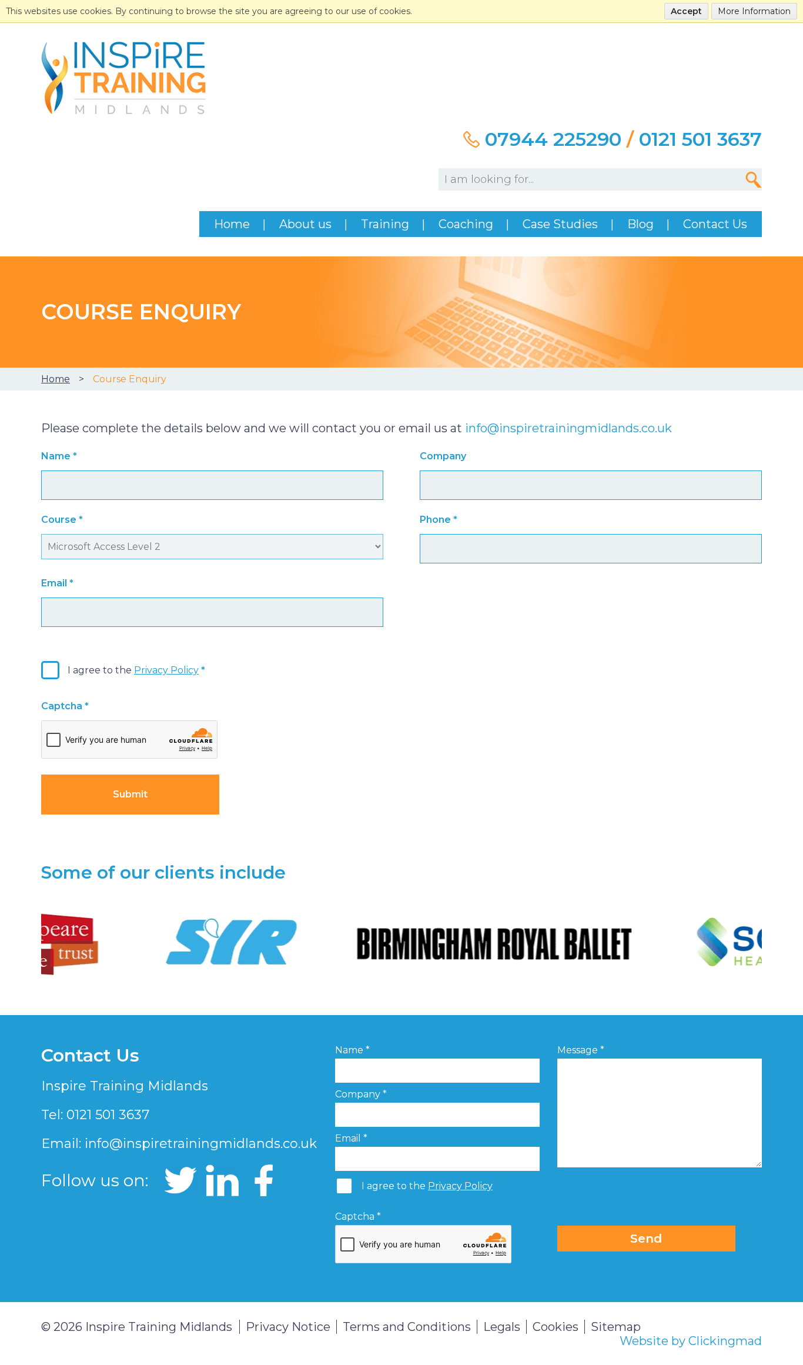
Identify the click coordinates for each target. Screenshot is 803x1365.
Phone (438, 519)
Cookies (555, 1327)
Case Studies (560, 224)
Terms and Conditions (407, 1327)
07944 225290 (553, 139)
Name (59, 456)
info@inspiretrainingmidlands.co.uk (568, 428)
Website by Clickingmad (691, 1341)
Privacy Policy (166, 670)
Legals (501, 1327)
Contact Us (715, 224)
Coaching (466, 224)
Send (646, 1238)
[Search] (753, 179)
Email (57, 583)
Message (580, 1050)
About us (305, 224)
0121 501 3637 (700, 139)
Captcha (65, 706)
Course (62, 519)
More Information (754, 11)
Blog (640, 224)
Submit (130, 794)
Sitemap (616, 1327)
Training (385, 224)
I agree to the (133, 670)
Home (232, 224)
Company (443, 456)
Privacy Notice (288, 1327)
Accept (686, 11)
